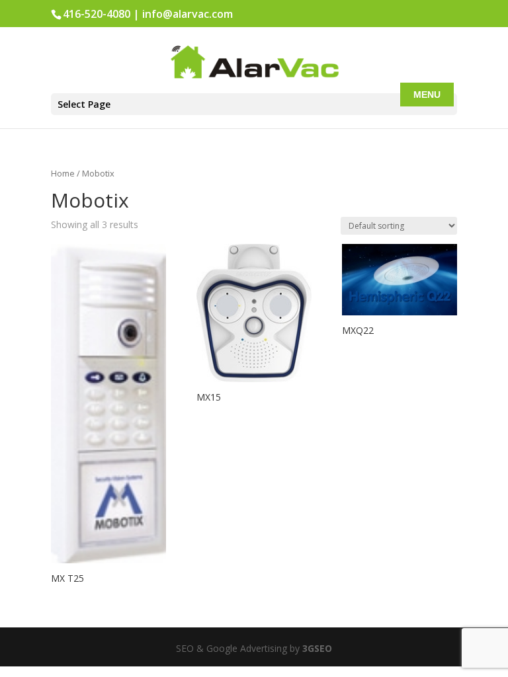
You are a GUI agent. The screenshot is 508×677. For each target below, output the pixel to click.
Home (63, 173)
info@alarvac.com (187, 14)
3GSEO (316, 648)
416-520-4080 (96, 14)
